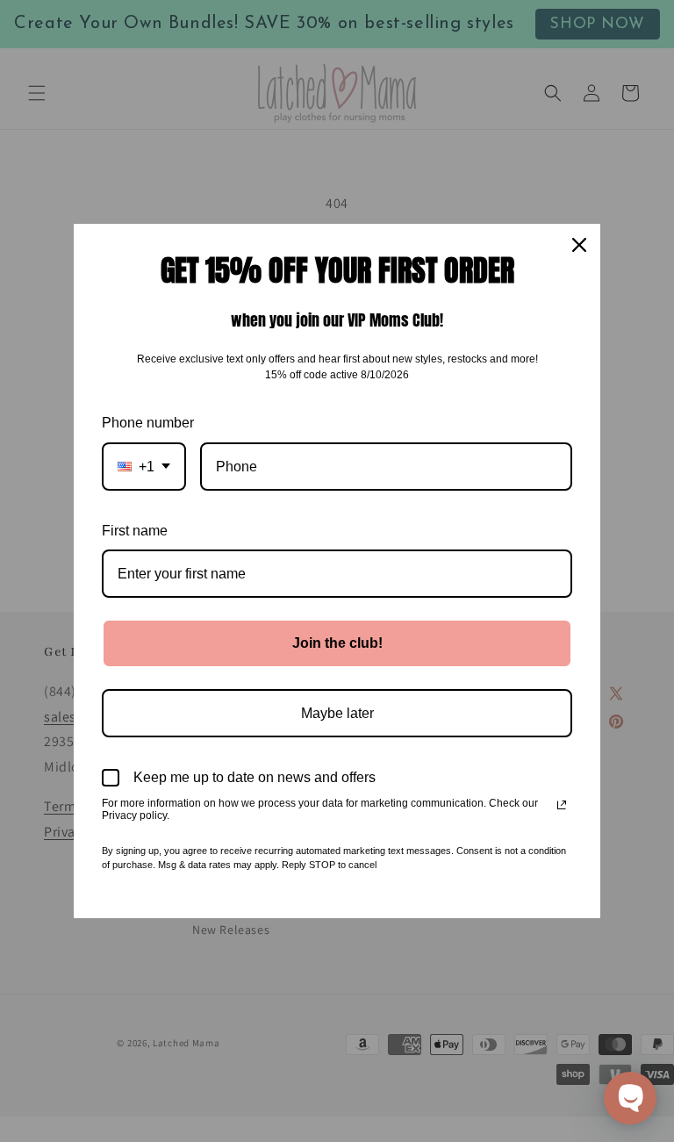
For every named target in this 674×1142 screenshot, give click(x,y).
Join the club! (337, 643)
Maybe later (337, 713)
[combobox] (144, 466)
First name (135, 530)
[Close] (579, 245)
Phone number (148, 422)
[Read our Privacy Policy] (561, 804)
